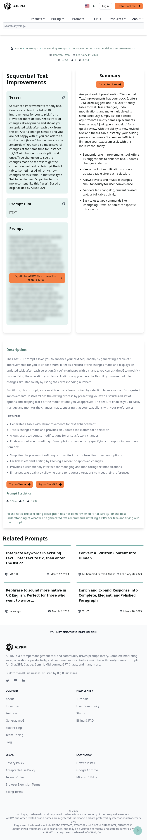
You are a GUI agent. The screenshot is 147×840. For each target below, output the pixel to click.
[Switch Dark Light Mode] (94, 6)
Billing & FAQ (85, 720)
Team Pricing (14, 735)
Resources (116, 19)
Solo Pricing (14, 728)
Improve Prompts (82, 48)
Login (105, 6)
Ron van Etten (61, 55)
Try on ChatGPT (48, 484)
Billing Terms (14, 792)
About (136, 19)
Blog (9, 742)
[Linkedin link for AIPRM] (24, 681)
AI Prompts (32, 48)
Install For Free (127, 6)
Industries (13, 706)
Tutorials (82, 699)
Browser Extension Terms (23, 784)
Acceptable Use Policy (20, 770)
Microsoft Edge (86, 777)
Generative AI (15, 720)
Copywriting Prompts (55, 48)
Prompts (78, 19)
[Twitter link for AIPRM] (7, 680)
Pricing (56, 19)
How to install (85, 763)
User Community (87, 706)
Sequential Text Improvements (115, 48)
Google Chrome (87, 770)
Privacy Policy (15, 763)
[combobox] (73, 25)
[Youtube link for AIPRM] (16, 681)
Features (12, 713)
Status (80, 713)
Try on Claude (17, 484)
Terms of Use (15, 777)
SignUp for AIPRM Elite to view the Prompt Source (35, 277)
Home (18, 48)
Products (36, 19)
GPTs (97, 19)
